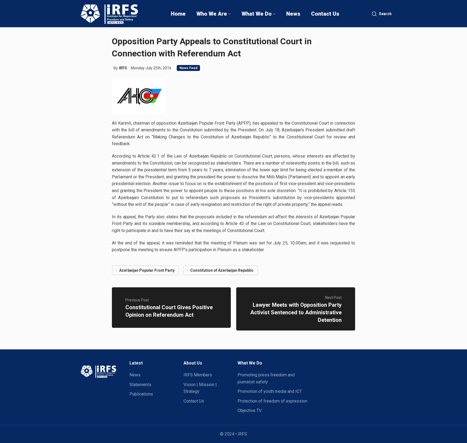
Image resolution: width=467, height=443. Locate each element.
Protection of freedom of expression (272, 401)
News (135, 374)
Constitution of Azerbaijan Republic (221, 270)
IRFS (123, 68)
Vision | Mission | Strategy (200, 388)
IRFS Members (198, 374)
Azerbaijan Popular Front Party (147, 270)
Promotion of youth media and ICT (270, 391)
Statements (140, 384)
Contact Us (194, 401)
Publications (141, 394)
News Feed (188, 68)
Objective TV (250, 410)
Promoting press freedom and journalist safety (266, 378)
